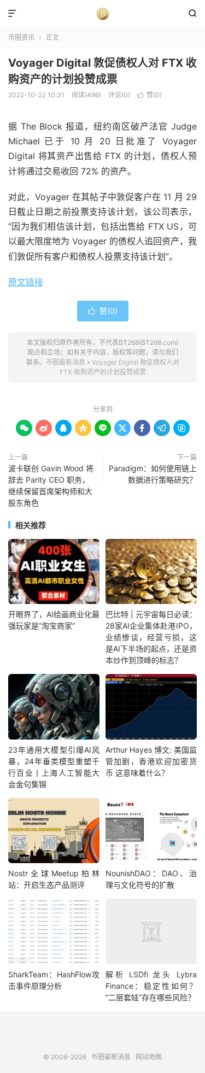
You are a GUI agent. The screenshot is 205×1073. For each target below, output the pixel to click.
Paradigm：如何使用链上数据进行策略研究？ (153, 474)
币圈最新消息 (102, 13)
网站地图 (149, 1057)
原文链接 (25, 282)
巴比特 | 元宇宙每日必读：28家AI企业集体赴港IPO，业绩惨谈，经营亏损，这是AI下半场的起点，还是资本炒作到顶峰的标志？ (151, 637)
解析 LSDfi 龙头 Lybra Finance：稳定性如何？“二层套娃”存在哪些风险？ (151, 986)
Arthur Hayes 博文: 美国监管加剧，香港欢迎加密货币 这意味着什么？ (151, 761)
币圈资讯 (21, 37)
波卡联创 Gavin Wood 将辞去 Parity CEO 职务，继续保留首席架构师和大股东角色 (50, 485)
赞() (149, 95)
